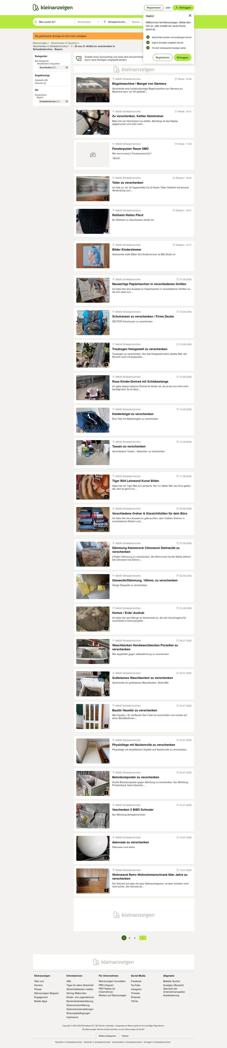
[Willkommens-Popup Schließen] (190, 15)
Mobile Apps (40, 1001)
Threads (135, 993)
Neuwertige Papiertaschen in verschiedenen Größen (149, 284)
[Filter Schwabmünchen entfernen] (66, 101)
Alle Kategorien (42, 60)
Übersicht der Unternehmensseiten (174, 990)
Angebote (39, 80)
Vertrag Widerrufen (76, 993)
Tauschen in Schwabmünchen (68, 1042)
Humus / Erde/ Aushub (128, 613)
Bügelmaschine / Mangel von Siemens (139, 84)
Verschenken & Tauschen (48, 63)
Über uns (39, 981)
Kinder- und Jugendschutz (80, 997)
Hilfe (68, 981)
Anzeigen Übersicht (173, 985)
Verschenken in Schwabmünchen (127, 1042)
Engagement (41, 997)
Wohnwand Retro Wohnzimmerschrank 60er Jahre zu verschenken (149, 877)
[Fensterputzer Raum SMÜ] (93, 154)
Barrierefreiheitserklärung (79, 1001)
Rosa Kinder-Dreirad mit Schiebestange (140, 381)
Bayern (40, 97)
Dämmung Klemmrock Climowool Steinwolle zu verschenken (146, 550)
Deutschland (40, 94)
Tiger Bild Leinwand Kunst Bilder (135, 481)
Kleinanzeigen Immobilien (112, 981)
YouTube (135, 985)
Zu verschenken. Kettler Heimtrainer (138, 116)
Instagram (136, 989)
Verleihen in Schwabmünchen (97, 1042)
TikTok (134, 1001)
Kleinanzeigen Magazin (46, 993)
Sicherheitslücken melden (79, 989)
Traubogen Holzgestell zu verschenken (139, 349)
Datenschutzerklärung (78, 1005)
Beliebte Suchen (171, 981)
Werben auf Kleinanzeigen (112, 995)
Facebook (136, 981)
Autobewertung (171, 995)
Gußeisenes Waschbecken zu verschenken (142, 678)
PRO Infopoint (106, 985)
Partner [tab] (125, 1035)
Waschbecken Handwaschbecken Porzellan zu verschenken (145, 647)
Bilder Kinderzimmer (126, 249)
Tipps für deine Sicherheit (79, 985)
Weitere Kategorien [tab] (107, 1035)
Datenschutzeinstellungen (80, 1009)
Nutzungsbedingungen (78, 1013)
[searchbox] (56, 22)
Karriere (38, 985)
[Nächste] (142, 938)
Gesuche (39, 83)
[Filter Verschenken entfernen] (66, 67)
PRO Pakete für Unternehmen (107, 990)
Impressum (72, 1017)
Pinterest (135, 997)
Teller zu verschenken (127, 183)
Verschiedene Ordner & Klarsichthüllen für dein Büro (149, 513)
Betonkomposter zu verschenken (135, 777)
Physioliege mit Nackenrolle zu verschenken (143, 745)
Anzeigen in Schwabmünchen (157, 1042)
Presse (38, 989)
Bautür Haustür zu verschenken (134, 710)
